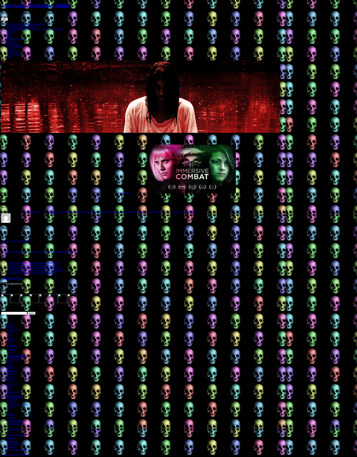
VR (164, 212)
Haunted (12, 370)
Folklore (12, 345)
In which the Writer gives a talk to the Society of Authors (32, 273)
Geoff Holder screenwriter (75, 212)
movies (10, 386)
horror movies (11, 376)
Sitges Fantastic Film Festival (64, 252)
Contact (10, 36)
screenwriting (118, 212)
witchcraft (12, 441)
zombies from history (17, 449)
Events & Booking (15, 46)
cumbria (9, 335)
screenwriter (105, 212)
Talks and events (16, 434)
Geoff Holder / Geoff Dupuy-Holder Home (26, 24)
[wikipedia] (53, 302)
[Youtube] (43, 302)
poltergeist (11, 402)
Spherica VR (124, 193)
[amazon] (5, 302)
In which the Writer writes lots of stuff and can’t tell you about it (35, 270)
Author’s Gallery (14, 54)
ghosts (9, 365)
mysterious (12, 392)
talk (8, 432)
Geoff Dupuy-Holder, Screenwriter (22, 26)
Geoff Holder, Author (16, 39)
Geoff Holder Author (15, 360)
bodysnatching (12, 330)
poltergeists (10, 407)
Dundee (10, 337)
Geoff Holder (189, 212)
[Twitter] (24, 302)
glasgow (11, 367)
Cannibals (10, 332)
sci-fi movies (93, 212)
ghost (9, 362)
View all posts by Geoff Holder (16, 241)
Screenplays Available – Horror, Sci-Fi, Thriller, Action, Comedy (35, 29)
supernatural (14, 429)
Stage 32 (9, 426)
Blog (9, 34)
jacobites (10, 382)
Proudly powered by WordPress (15, 454)
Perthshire (12, 399)
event (9, 342)
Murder (9, 389)
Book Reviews (13, 44)
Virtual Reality (155, 212)
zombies (11, 446)
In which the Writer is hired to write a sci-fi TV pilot (25, 252)
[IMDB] (62, 302)
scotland (11, 414)
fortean (11, 349)
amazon (10, 324)
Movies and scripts (31, 212)
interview (11, 379)
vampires (11, 438)
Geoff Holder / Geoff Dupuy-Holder (35, 5)
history (11, 373)
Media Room (12, 51)
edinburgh (11, 340)
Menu (4, 19)
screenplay (11, 417)
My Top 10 (12, 49)
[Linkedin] (34, 302)
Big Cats (10, 327)
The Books (11, 41)
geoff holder (17, 356)
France (10, 352)
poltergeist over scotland (17, 404)
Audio (9, 57)
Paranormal (15, 396)
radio (9, 410)
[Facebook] (15, 302)
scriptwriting (130, 212)
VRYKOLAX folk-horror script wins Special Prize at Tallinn (34, 268)
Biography (11, 31)
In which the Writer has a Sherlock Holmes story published (32, 263)
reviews (9, 412)
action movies (56, 212)
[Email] (71, 302)
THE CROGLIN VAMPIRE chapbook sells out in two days (33, 265)
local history (12, 384)
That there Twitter (11, 278)
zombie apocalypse (15, 444)
